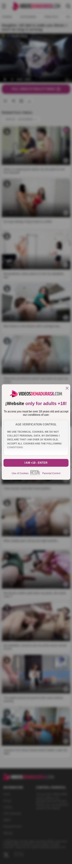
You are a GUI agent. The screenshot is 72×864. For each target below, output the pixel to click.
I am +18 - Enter (36, 462)
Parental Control (51, 473)
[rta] (35, 474)
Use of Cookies (20, 473)
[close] (67, 388)
